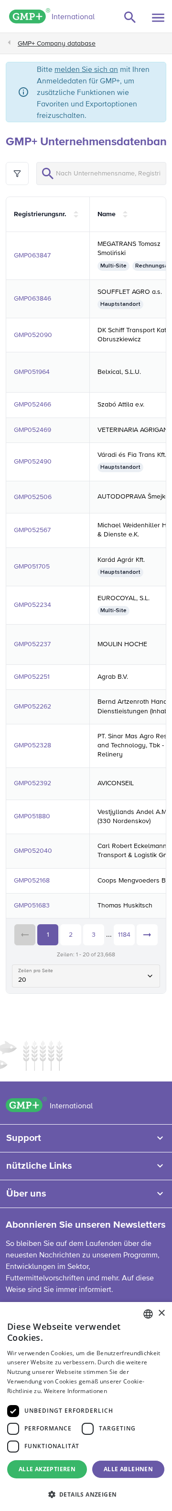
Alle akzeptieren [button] (47, 1469)
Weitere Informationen (75, 1391)
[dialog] (86, 1406)
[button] (86, 1494)
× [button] (161, 1313)
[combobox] (148, 1314)
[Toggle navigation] (158, 18)
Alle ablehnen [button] (128, 1469)
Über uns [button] (26, 1193)
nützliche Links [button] (39, 1166)
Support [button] (23, 1138)
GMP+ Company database (57, 43)
